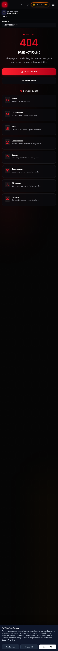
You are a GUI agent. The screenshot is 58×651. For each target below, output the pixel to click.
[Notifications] (28, 5)
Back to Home (30, 72)
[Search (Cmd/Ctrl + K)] (22, 5)
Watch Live (30, 80)
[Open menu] (53, 4)
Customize (10, 647)
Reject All (29, 647)
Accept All (47, 647)
